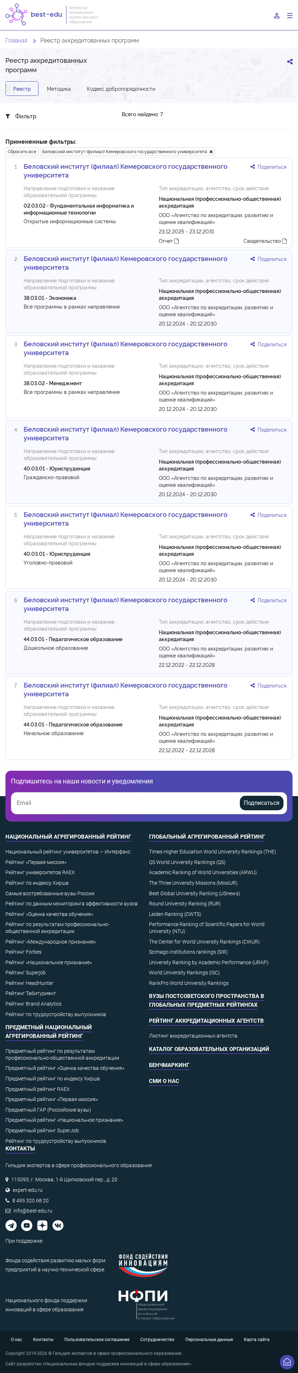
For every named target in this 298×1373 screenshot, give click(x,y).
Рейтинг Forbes (23, 952)
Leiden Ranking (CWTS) (175, 914)
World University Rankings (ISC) (184, 972)
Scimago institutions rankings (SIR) (188, 952)
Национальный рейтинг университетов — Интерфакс (67, 852)
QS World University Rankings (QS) (187, 862)
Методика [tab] (59, 88)
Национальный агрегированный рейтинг (68, 837)
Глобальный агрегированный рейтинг (207, 837)
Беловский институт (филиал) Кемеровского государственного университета (125, 151)
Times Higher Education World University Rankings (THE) (212, 852)
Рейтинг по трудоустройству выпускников (55, 1014)
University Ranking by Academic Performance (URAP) (209, 962)
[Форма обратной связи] (287, 1362)
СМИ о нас (164, 1081)
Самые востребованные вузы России (49, 893)
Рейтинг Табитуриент (30, 993)
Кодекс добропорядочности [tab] (121, 88)
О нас (16, 1339)
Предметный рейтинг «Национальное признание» (64, 1120)
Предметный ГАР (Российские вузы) (48, 1110)
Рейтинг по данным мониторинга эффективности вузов (71, 903)
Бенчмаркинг (169, 1065)
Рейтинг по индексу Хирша (37, 883)
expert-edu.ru (28, 1190)
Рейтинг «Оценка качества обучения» (49, 914)
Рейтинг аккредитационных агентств (206, 1021)
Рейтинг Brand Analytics (33, 1004)
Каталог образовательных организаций (209, 1049)
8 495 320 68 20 (30, 1200)
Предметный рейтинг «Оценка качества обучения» (64, 1068)
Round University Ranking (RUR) (185, 903)
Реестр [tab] (22, 88)
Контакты (43, 1339)
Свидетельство (262, 240)
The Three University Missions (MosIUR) (193, 883)
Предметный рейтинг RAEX (37, 1089)
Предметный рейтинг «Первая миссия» (51, 1099)
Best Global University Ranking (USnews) (194, 893)
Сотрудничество (157, 1339)
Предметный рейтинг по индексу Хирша (52, 1078)
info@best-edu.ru (32, 1211)
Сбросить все (22, 151)
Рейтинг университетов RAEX (40, 872)
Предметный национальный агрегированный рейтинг (48, 1031)
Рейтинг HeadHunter (29, 983)
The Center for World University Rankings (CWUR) (204, 942)
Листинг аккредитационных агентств (193, 1036)
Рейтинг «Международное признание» (50, 942)
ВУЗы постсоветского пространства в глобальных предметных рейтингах (206, 1000)
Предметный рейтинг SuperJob (42, 1130)
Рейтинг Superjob (25, 972)
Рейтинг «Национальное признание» (48, 962)
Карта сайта (257, 1339)
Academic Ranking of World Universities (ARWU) (203, 872)
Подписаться (261, 802)
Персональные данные (209, 1339)
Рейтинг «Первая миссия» (36, 862)
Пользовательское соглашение (96, 1339)
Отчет (166, 240)
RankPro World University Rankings (189, 983)
